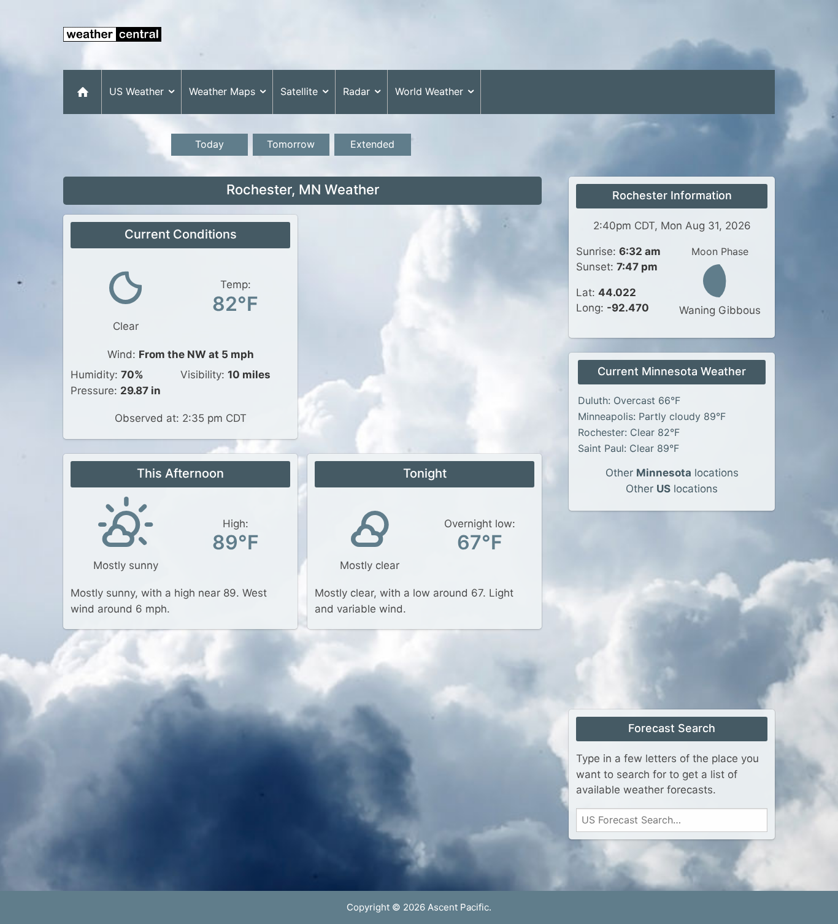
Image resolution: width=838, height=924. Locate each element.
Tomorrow (291, 144)
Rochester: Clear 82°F (629, 432)
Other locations (672, 473)
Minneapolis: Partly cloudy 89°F (652, 416)
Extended (372, 144)
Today (209, 144)
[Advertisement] (551, 35)
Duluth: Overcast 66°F (629, 400)
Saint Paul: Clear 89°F (628, 448)
